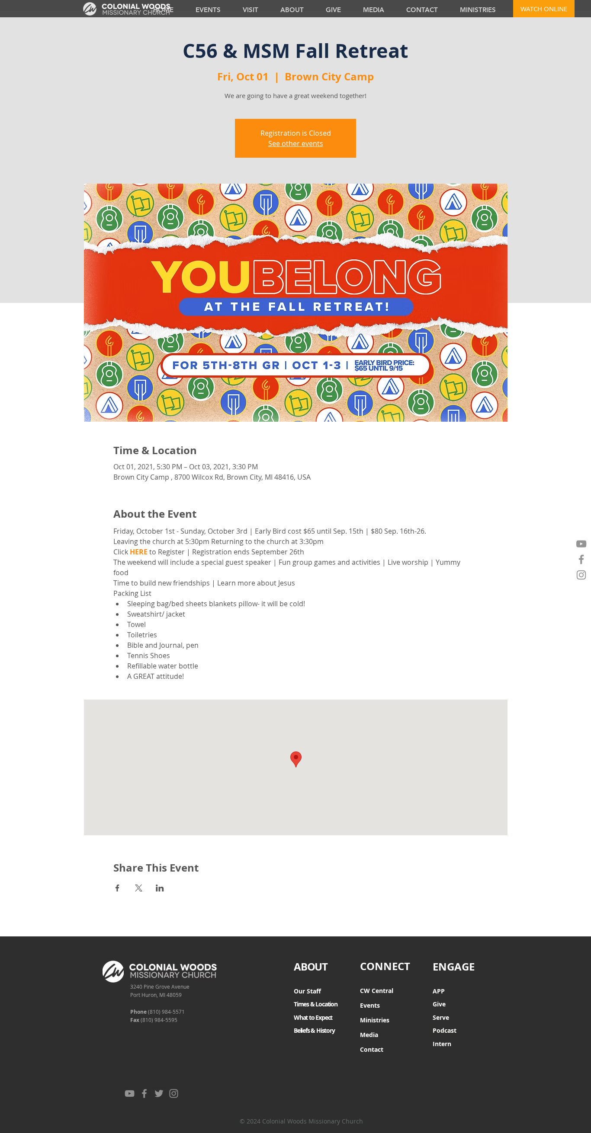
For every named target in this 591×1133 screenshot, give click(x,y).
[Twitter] (159, 1093)
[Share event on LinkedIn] (160, 888)
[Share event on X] (139, 888)
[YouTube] (581, 544)
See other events (295, 143)
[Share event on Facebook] (117, 888)
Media (369, 1035)
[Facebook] (581, 559)
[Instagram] (581, 575)
